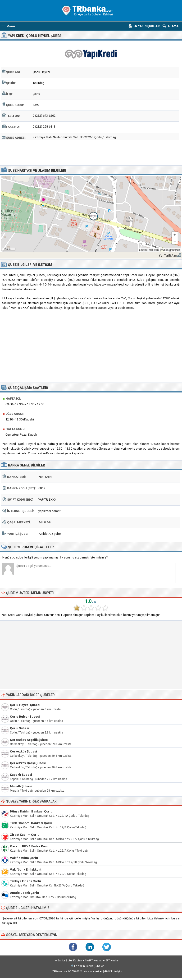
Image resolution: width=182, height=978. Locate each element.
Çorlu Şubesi (19, 728)
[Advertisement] (91, 152)
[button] (91, 213)
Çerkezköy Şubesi (23, 751)
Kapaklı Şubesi (21, 774)
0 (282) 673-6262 (44, 115)
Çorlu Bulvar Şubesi (25, 716)
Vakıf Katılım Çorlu (24, 858)
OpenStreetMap (171, 249)
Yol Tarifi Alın (168, 255)
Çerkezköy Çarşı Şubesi (28, 763)
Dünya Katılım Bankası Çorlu (31, 811)
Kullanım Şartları (93, 971)
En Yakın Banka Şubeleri (89, 966)
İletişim (118, 971)
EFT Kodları (112, 960)
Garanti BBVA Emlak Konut (30, 846)
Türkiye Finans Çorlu (25, 881)
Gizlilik (108, 971)
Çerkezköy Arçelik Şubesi (29, 740)
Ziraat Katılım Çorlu (24, 834)
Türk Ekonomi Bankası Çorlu (31, 823)
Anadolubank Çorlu (24, 893)
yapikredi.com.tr (49, 511)
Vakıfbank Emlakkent (25, 869)
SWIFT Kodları (93, 960)
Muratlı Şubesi (21, 786)
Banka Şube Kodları (70, 960)
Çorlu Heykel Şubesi (25, 705)
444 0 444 (44, 522)
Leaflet (143, 249)
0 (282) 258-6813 (44, 126)
